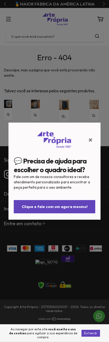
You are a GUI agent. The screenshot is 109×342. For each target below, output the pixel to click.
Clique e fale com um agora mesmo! (55, 206)
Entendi (90, 333)
